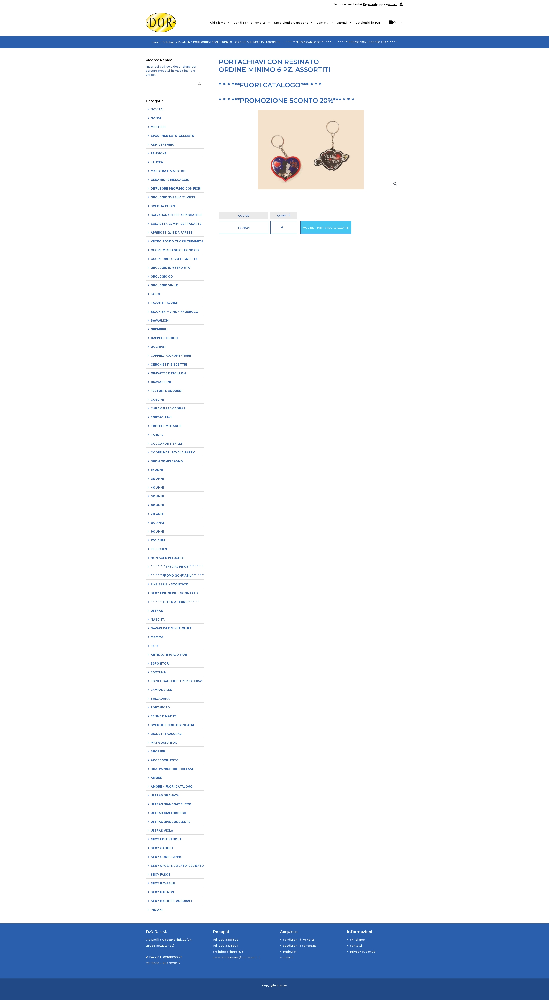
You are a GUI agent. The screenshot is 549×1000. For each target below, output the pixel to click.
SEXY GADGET (162, 848)
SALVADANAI (160, 698)
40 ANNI (157, 487)
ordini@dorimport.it (228, 951)
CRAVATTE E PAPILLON (168, 373)
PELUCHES (159, 549)
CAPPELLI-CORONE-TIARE (171, 355)
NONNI (156, 118)
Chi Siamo (217, 22)
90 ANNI (157, 531)
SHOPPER (158, 751)
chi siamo (357, 939)
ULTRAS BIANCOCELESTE (170, 822)
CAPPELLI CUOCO (164, 338)
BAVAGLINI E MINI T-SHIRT (171, 628)
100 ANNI (158, 540)
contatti (356, 945)
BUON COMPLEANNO (167, 461)
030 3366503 (228, 939)
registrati (290, 951)
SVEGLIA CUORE (163, 206)
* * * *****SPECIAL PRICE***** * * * (177, 567)
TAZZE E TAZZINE (164, 303)
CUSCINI (157, 399)
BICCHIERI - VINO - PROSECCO (174, 312)
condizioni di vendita (299, 939)
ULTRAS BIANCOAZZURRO (171, 804)
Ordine (398, 22)
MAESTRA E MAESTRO (168, 171)
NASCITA (158, 619)
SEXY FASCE (160, 874)
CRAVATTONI (161, 382)
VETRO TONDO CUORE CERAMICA (177, 241)
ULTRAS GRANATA (165, 795)
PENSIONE (159, 153)
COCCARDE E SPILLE (167, 443)
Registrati (370, 4)
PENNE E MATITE (164, 716)
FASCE (156, 294)
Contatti (323, 22)
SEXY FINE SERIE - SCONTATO (174, 593)
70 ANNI (157, 514)
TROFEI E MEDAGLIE (166, 426)
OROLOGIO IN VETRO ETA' (171, 268)
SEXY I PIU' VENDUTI (166, 839)
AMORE (156, 778)
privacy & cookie (363, 951)
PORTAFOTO (160, 707)
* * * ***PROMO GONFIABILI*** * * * (177, 575)
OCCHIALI (158, 347)
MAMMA (157, 637)
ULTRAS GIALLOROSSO (168, 813)
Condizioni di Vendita (250, 22)
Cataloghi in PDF (368, 22)
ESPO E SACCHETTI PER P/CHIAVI (177, 681)
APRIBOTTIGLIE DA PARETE (172, 232)
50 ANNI (157, 496)
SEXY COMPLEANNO (166, 857)
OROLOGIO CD (162, 276)
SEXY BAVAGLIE (163, 883)
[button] (395, 184)
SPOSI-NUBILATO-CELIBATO (172, 136)
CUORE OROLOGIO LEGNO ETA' (174, 259)
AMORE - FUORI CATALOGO (172, 786)
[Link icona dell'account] (401, 4)
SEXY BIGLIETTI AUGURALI (171, 901)
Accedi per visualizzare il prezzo (326, 229)
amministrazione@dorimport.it (236, 957)
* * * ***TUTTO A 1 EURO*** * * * (175, 602)
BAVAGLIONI (160, 320)
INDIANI (157, 910)
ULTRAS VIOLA (162, 830)
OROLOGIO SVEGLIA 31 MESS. (173, 197)
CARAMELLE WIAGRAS (168, 408)
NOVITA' (157, 109)
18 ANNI (157, 470)
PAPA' (155, 646)
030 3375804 (228, 945)
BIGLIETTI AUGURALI (166, 734)
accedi (288, 957)
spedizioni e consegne (300, 945)
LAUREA (157, 162)
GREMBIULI (159, 329)
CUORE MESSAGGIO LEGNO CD (175, 250)
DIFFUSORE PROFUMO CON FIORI (176, 188)
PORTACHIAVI (161, 417)
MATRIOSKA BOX (164, 742)
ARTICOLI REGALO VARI (169, 655)
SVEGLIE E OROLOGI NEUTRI (172, 725)
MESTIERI (158, 127)
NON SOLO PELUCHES (167, 558)
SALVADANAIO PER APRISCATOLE (176, 215)
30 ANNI (157, 479)
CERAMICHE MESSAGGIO (170, 180)
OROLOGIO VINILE (164, 285)
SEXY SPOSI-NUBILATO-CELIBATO (177, 866)
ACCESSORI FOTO (165, 760)
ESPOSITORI (160, 663)
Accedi (392, 4)
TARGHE (157, 435)
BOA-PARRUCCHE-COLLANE (172, 769)
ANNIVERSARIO (162, 144)
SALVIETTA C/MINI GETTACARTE (176, 224)
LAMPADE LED (161, 690)
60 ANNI (157, 505)
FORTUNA (158, 672)
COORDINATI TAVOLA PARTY (173, 452)
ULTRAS (157, 611)
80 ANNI (157, 523)
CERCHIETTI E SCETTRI (169, 364)
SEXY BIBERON (162, 892)
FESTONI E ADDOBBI (166, 391)
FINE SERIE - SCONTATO (169, 584)
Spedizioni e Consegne (291, 22)
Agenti (342, 22)
